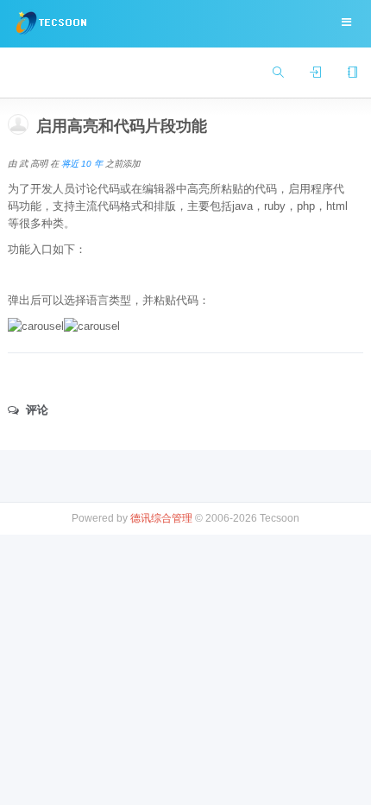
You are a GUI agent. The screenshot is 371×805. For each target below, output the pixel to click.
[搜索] (278, 73)
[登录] (315, 73)
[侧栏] (352, 73)
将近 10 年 (82, 163)
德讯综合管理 (161, 517)
